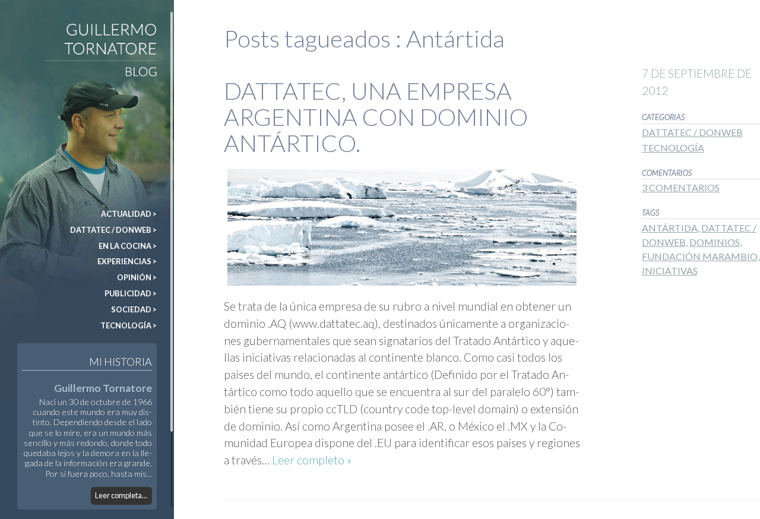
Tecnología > (128, 325)
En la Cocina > (128, 246)
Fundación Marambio (700, 256)
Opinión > (137, 277)
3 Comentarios (681, 187)
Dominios (714, 242)
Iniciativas (670, 270)
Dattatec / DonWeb (692, 132)
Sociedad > (134, 309)
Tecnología (673, 147)
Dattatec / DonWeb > (113, 230)
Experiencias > (127, 261)
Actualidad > (129, 214)
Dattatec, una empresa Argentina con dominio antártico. (376, 117)
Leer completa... (121, 495)
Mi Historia (120, 361)
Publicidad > (130, 293)
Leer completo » (312, 460)
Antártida (670, 227)
